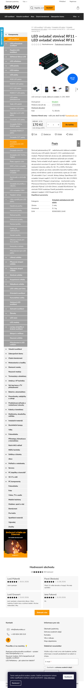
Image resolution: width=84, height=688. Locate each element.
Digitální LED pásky (17, 108)
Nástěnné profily (16, 206)
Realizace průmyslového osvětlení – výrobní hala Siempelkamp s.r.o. (22, 652)
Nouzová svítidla (16, 338)
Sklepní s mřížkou (16, 333)
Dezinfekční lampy (16, 425)
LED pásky (14, 75)
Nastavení (15, 683)
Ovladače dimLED (16, 150)
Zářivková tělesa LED (18, 57)
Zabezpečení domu (16, 354)
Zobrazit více (42, 612)
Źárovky (13, 313)
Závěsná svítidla (16, 275)
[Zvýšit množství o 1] (58, 124)
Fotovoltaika (13, 434)
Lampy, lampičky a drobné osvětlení (17, 328)
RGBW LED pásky (16, 84)
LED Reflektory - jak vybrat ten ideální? (20, 661)
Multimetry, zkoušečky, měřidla (17, 415)
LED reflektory (15, 61)
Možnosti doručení (38, 108)
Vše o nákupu (49, 638)
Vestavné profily (16, 210)
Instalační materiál (16, 421)
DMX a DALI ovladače (18, 166)
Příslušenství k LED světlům (17, 343)
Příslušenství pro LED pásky (18, 252)
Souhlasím (68, 677)
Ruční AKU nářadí (15, 445)
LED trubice (14, 70)
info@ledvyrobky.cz (18, 629)
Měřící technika (14, 450)
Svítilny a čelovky (15, 454)
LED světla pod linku (18, 289)
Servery (11, 468)
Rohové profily (15, 215)
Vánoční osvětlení (15, 349)
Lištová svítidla (15, 257)
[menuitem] (9, 16)
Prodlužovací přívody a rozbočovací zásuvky (17, 404)
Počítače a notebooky (17, 463)
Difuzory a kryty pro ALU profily (17, 241)
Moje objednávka (50, 641)
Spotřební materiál (16, 518)
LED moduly (14, 322)
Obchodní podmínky (12, 2)
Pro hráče (12, 513)
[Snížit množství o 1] (48, 124)
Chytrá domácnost (15, 358)
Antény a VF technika (17, 381)
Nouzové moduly (15, 372)
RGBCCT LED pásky (17, 93)
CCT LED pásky (15, 88)
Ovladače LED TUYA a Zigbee (18, 156)
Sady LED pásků (16, 104)
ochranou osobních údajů (63, 667)
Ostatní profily (15, 235)
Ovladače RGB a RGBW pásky (16, 125)
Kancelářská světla (17, 298)
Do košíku (70, 125)
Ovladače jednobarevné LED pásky (16, 144)
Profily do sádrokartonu (15, 230)
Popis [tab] (55, 143)
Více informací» (49, 678)
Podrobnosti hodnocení (63, 44)
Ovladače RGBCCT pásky (17, 132)
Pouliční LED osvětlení (14, 51)
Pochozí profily (15, 224)
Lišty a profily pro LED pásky (18, 200)
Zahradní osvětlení (17, 309)
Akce (10, 459)
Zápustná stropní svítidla (16, 269)
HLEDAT (49, 8)
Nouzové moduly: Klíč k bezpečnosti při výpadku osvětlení (20, 657)
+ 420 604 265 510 (18, 634)
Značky (11, 527)
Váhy (10, 430)
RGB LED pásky (16, 79)
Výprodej (12, 522)
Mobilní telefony (15, 500)
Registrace (73, 1)
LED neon (13, 318)
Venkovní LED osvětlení (15, 303)
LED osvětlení (14, 39)
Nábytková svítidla (17, 284)
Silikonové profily (16, 219)
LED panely (14, 66)
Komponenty (13, 34)
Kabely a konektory (16, 409)
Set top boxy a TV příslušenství (15, 386)
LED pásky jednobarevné (15, 98)
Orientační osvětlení (17, 293)
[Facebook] (8, 640)
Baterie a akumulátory (17, 392)
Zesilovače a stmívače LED (18, 178)
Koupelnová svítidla (17, 280)
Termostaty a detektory (17, 376)
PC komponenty (14, 481)
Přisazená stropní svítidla (16, 263)
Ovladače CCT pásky (17, 137)
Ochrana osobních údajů (52, 632)
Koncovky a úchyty (16, 246)
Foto (10, 490)
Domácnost (13, 509)
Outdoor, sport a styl (16, 504)
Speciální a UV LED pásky (17, 114)
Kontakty (47, 635)
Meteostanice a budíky (17, 363)
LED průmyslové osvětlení (16, 44)
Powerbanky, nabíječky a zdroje (17, 397)
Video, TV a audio (15, 495)
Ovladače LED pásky (17, 120)
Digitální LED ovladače (15, 172)
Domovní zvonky (15, 367)
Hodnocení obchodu (42, 567)
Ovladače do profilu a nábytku (17, 185)
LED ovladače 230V (17, 190)
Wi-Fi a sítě (13, 477)
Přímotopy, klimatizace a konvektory (17, 440)
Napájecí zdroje (15, 195)
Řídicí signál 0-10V (17, 161)
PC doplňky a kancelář (17, 472)
